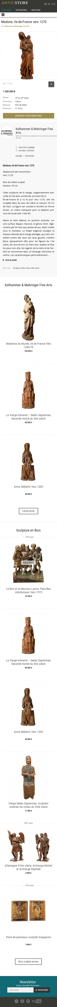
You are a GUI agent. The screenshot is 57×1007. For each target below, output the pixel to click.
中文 (53, 4)
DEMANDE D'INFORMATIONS (28, 115)
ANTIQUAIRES (21, 10)
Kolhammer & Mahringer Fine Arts (34, 131)
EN (49, 4)
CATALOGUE (6, 10)
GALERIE (19, 156)
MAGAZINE (35, 10)
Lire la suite (11, 259)
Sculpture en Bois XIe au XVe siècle (26, 268)
